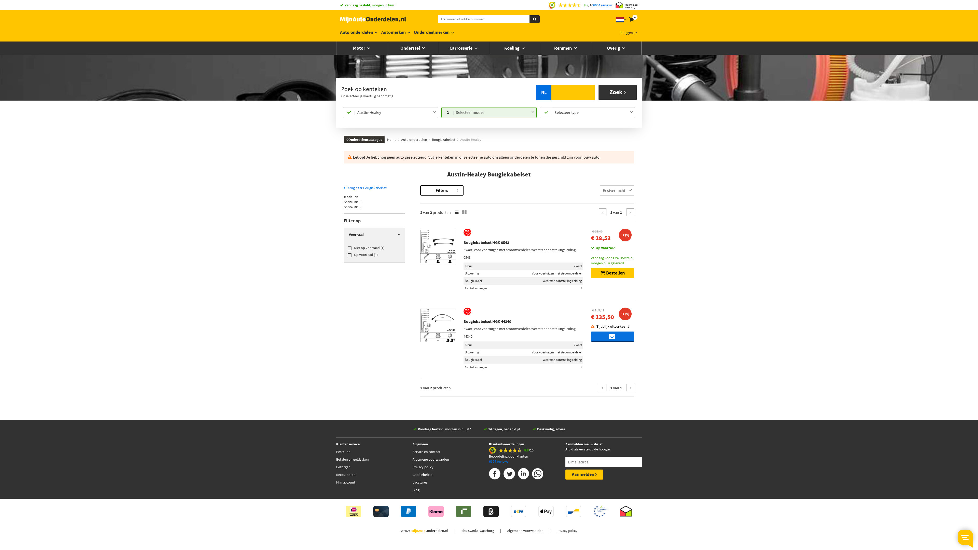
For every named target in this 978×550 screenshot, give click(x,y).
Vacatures (420, 482)
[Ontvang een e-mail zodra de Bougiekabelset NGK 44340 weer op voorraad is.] (612, 337)
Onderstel (410, 48)
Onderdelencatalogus (365, 139)
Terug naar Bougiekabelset (366, 188)
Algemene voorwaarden (431, 459)
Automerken (393, 32)
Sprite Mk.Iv (352, 207)
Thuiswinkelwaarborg (477, 530)
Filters (442, 190)
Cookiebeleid (422, 474)
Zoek (616, 92)
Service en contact (426, 451)
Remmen (563, 48)
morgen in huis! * (444, 429)
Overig (614, 48)
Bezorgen (343, 467)
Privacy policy (423, 467)
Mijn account (345, 482)
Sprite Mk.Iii (352, 202)
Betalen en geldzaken (352, 459)
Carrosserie (461, 48)
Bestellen (343, 451)
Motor (359, 48)
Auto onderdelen (356, 32)
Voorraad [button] (356, 234)
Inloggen (626, 32)
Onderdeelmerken (432, 32)
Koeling (512, 48)
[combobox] (396, 112)
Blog (416, 490)
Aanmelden (583, 474)
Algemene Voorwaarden (525, 530)
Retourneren (346, 474)
